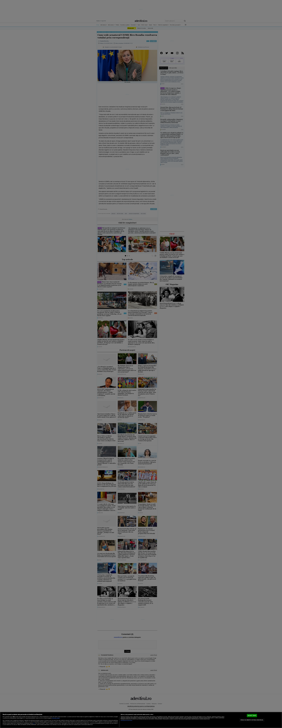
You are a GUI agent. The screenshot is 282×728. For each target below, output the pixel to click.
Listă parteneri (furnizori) (126, 720)
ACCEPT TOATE (252, 715)
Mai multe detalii (55, 718)
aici (34, 723)
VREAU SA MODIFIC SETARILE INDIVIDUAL (251, 720)
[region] (141, 720)
